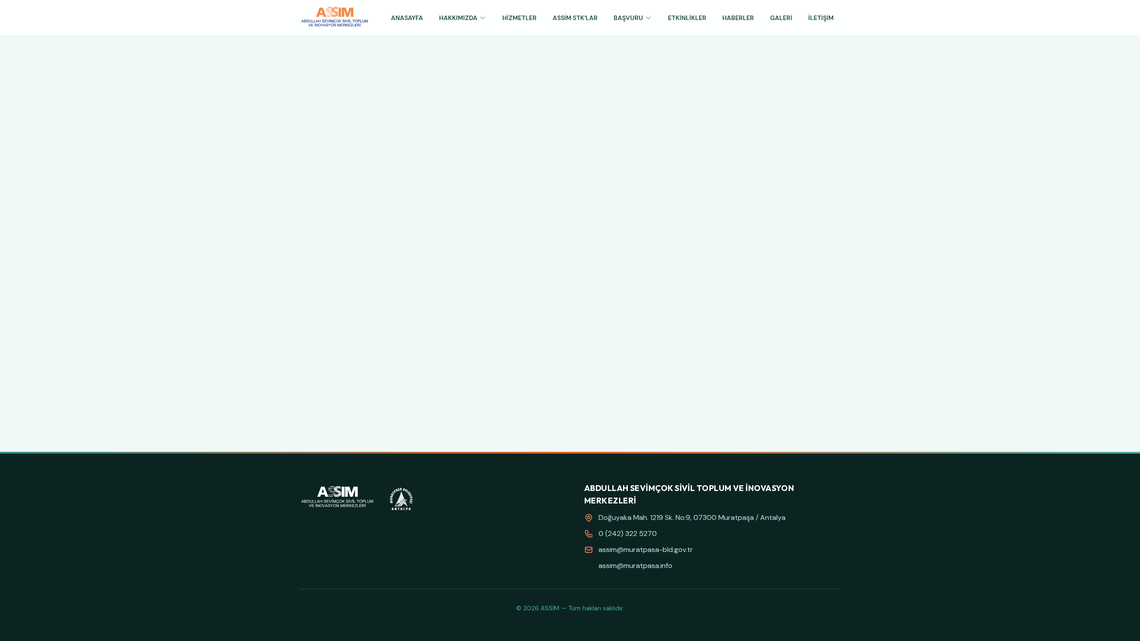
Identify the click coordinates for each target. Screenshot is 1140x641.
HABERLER (738, 18)
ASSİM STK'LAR (575, 18)
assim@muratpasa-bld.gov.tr (645, 549)
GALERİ (781, 18)
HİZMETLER (519, 18)
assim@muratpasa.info (635, 565)
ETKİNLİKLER (687, 18)
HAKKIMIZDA (458, 18)
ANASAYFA (407, 18)
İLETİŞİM (821, 18)
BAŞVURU (628, 18)
